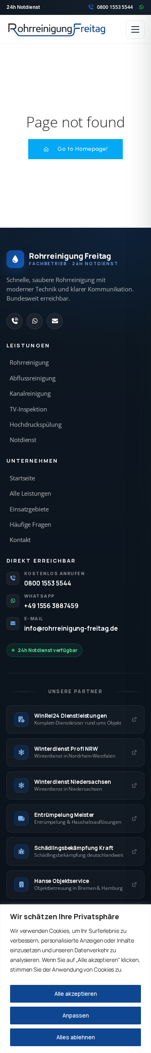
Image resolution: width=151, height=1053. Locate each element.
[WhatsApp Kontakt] (142, 7)
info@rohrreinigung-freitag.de (71, 628)
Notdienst (23, 440)
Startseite (22, 478)
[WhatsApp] (35, 321)
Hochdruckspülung (35, 424)
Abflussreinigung (32, 378)
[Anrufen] (14, 321)
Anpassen (75, 1015)
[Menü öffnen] (135, 29)
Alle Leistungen (30, 493)
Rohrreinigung (29, 362)
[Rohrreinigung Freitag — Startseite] (57, 29)
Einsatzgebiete (29, 509)
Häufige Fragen (30, 524)
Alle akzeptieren (75, 993)
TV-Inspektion (28, 409)
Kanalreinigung (30, 393)
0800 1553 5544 (47, 583)
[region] (75, 978)
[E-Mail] (55, 321)
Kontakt (20, 540)
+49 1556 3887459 (51, 605)
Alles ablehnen (75, 1037)
